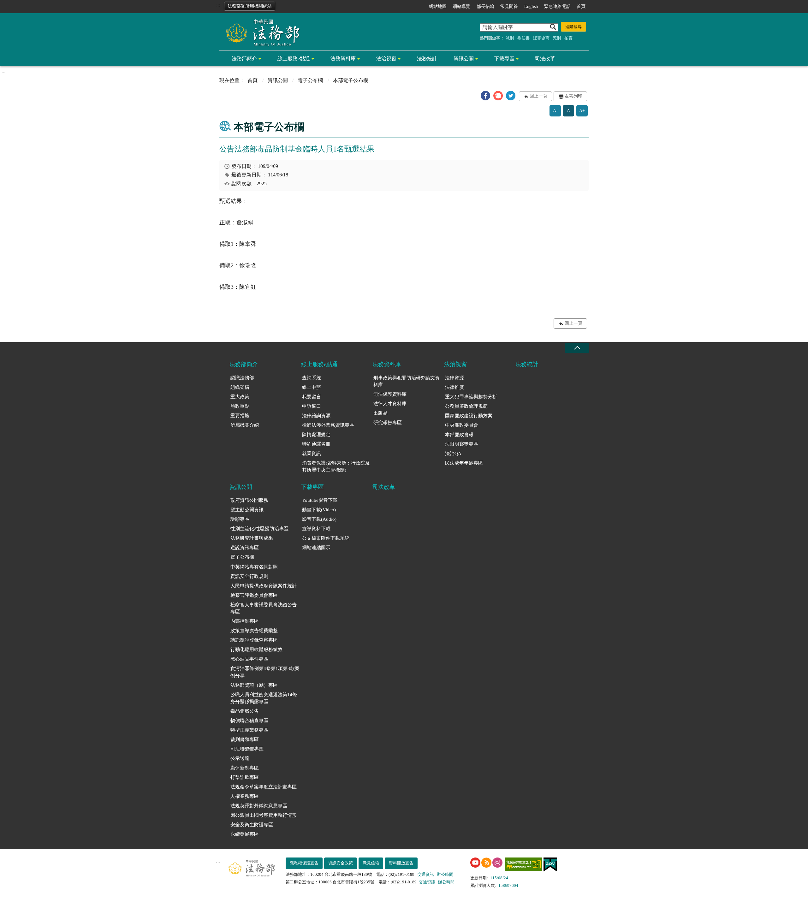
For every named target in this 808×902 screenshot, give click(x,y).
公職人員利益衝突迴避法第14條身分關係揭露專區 (263, 698)
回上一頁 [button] (538, 96)
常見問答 (509, 6)
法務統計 (427, 58)
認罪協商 (541, 38)
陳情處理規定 (316, 434)
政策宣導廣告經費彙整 (254, 630)
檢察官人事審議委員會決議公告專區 (263, 608)
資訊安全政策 (340, 863)
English (531, 6)
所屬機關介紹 (244, 425)
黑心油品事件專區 (249, 659)
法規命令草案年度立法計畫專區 (263, 786)
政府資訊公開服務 (249, 500)
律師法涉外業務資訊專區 (328, 425)
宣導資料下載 (316, 528)
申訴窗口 (311, 406)
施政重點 (239, 406)
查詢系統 (311, 377)
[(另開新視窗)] (475, 862)
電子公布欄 (310, 80)
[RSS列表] (486, 862)
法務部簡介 (244, 58)
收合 (577, 348)
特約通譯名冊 (316, 444)
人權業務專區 (244, 796)
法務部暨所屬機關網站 (250, 6)
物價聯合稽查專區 (249, 720)
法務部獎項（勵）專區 (254, 685)
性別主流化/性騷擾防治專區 (259, 528)
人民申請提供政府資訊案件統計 (263, 585)
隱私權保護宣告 (304, 863)
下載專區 (504, 58)
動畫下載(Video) (319, 509)
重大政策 (239, 396)
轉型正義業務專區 (249, 730)
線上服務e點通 (293, 58)
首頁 (581, 6)
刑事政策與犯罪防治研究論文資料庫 (406, 381)
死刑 (557, 38)
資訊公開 (464, 58)
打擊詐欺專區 (244, 777)
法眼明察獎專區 (461, 444)
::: (218, 5)
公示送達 (239, 758)
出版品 (380, 413)
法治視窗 (386, 58)
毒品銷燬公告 (244, 711)
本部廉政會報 (459, 434)
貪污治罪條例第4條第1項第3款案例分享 (265, 672)
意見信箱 (371, 863)
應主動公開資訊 (247, 509)
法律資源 (454, 377)
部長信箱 (485, 6)
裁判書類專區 (244, 739)
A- (555, 110)
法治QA (453, 453)
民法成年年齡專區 (464, 463)
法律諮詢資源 (316, 415)
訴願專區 (239, 519)
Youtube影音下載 (319, 500)
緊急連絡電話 (557, 6)
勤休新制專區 (244, 767)
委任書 (523, 38)
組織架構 (239, 387)
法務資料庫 (343, 58)
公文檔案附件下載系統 (325, 538)
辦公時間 (445, 874)
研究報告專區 (387, 422)
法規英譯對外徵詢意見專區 (258, 805)
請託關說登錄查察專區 (254, 640)
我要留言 (311, 396)
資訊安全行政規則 (249, 576)
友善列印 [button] (573, 96)
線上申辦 (311, 387)
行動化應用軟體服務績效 (256, 649)
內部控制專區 (244, 621)
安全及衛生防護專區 (251, 824)
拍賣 (568, 38)
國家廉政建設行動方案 (468, 415)
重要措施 (239, 415)
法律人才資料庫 (390, 403)
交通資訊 (426, 874)
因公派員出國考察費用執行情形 (263, 815)
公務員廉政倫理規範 (466, 406)
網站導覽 (461, 6)
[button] (485, 95)
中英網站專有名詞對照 (254, 566)
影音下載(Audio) (319, 519)
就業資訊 (311, 453)
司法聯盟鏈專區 (247, 748)
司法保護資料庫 (390, 394)
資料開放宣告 (401, 863)
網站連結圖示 (316, 547)
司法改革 (545, 58)
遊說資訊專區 (244, 547)
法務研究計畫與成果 (251, 538)
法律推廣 (454, 387)
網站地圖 (438, 6)
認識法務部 (242, 377)
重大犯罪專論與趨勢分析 (471, 396)
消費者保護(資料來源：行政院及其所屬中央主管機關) (336, 466)
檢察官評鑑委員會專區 (254, 595)
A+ (582, 110)
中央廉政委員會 (461, 425)
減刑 (510, 38)
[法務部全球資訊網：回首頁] (260, 32)
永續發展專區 (244, 834)
